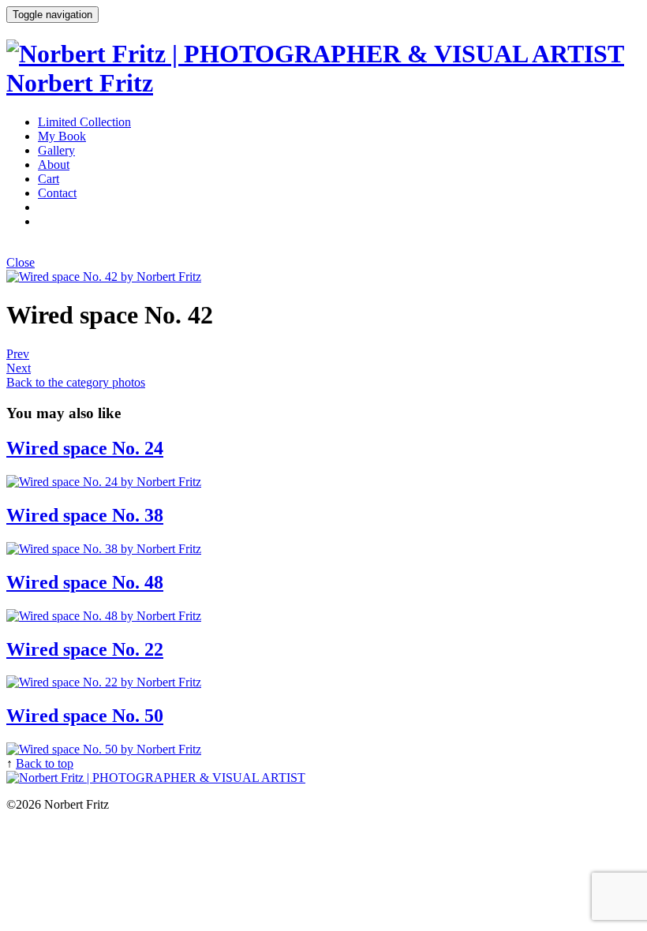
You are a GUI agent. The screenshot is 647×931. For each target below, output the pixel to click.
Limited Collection (84, 122)
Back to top (44, 763)
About (53, 164)
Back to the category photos (75, 382)
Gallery (56, 150)
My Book (62, 136)
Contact (57, 193)
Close (20, 262)
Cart (48, 178)
